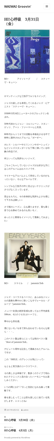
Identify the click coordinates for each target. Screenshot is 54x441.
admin (25, 410)
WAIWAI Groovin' (17, 6)
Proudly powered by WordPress (17, 437)
